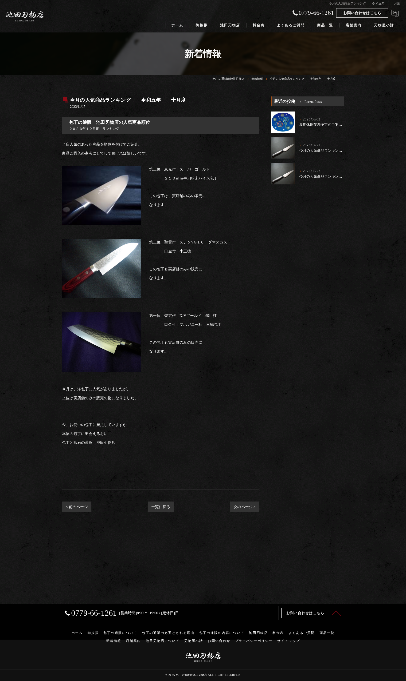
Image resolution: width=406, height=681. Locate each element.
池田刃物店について (163, 641)
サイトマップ (288, 641)
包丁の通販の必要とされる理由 (168, 633)
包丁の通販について (120, 633)
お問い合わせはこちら (362, 13)
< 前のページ (77, 507)
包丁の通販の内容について (221, 633)
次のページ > (245, 507)
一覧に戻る (160, 507)
